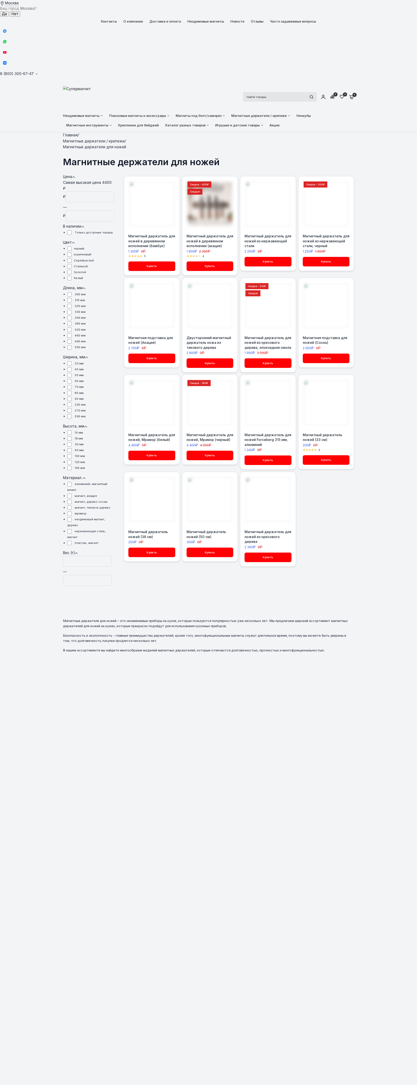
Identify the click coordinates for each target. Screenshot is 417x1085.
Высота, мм (73, 426)
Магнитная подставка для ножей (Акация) (150, 340)
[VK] (5, 63)
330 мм (80, 311)
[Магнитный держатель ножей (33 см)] (326, 402)
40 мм (79, 450)
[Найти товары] (311, 97)
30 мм (79, 444)
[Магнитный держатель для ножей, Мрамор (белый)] (151, 402)
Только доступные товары (93, 232)
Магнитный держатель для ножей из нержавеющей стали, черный (326, 241)
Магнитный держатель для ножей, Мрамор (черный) (210, 437)
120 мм (79, 462)
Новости (237, 21)
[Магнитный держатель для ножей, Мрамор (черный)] (210, 402)
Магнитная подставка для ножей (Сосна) (325, 340)
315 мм (79, 300)
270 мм (80, 410)
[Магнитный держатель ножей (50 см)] (210, 499)
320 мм (80, 306)
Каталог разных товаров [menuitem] (185, 125)
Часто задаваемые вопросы (293, 21)
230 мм (80, 404)
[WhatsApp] (5, 41)
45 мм (79, 369)
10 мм (78, 432)
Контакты (109, 21)
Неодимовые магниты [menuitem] (81, 116)
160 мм (79, 468)
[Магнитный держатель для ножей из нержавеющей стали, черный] (326, 204)
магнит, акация (85, 496)
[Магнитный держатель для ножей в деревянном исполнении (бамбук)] (151, 204)
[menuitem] (109, 21)
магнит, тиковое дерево (92, 507)
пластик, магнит (86, 543)
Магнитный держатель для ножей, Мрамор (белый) (151, 437)
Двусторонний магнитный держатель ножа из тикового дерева (209, 343)
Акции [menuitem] (275, 125)
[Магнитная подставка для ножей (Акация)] (151, 305)
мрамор (80, 513)
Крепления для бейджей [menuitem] (138, 125)
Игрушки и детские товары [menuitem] (237, 125)
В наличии (72, 226)
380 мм (80, 323)
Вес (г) (69, 553)
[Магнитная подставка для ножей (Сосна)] (326, 305)
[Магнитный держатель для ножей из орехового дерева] (268, 499)
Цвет (67, 242)
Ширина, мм (74, 357)
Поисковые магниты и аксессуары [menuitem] (137, 116)
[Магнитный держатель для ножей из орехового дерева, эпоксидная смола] (268, 305)
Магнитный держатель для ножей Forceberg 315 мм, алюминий (268, 440)
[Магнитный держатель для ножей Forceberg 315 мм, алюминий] (268, 402)
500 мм (80, 347)
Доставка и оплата (165, 21)
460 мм (80, 335)
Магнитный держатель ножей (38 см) (148, 534)
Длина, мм (73, 288)
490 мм (80, 341)
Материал (73, 478)
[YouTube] (5, 52)
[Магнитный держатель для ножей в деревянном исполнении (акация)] (210, 204)
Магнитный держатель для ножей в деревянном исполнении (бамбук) (151, 241)
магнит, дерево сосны (90, 501)
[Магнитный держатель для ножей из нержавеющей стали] (268, 204)
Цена (67, 177)
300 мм (80, 294)
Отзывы (257, 21)
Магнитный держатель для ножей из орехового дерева (268, 537)
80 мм (79, 393)
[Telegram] (5, 31)
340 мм (80, 317)
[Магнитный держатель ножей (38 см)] (151, 499)
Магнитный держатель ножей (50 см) (206, 534)
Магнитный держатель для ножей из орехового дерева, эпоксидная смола (268, 343)
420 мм (80, 329)
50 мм (79, 375)
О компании (133, 21)
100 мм (79, 456)
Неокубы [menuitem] (303, 116)
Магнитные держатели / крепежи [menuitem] (259, 116)
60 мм (79, 381)
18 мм (78, 438)
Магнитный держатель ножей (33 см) (322, 437)
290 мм (80, 416)
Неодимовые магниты (205, 21)
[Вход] (323, 97)
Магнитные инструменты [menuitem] (87, 125)
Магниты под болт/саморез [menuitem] (199, 116)
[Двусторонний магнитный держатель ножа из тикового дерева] (210, 305)
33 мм (79, 363)
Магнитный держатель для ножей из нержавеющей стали (268, 241)
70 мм (79, 386)
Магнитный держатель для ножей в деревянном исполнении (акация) (210, 241)
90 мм (79, 398)
